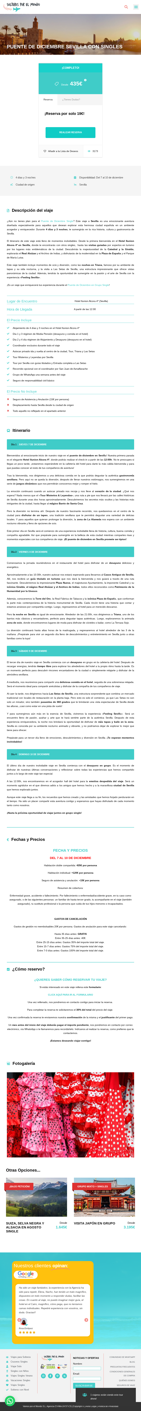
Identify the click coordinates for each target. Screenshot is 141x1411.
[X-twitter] (64, 1376)
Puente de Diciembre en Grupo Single (88, 285)
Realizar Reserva (70, 132)
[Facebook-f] (50, 1376)
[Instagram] (43, 1376)
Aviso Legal (90, 1406)
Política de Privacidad (108, 1406)
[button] (126, 6)
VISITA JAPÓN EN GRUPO (94, 1223)
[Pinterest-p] (57, 1376)
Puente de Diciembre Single (57, 221)
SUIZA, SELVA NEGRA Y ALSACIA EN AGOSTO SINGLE (25, 1227)
